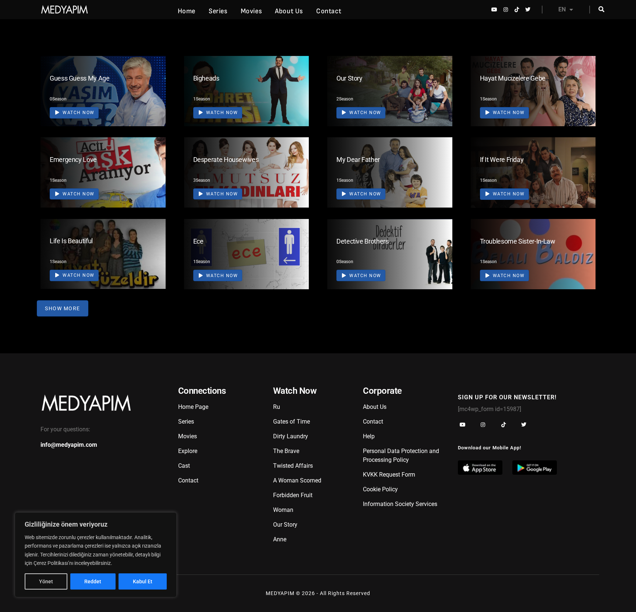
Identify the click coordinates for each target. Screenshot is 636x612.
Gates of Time (291, 421)
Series (218, 11)
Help (369, 436)
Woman (283, 509)
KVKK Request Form (389, 474)
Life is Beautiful (71, 241)
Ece (198, 241)
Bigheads (206, 78)
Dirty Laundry (290, 436)
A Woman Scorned (297, 480)
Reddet (92, 581)
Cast (184, 465)
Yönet (46, 581)
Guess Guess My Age (80, 78)
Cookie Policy (380, 489)
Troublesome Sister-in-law (517, 241)
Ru (276, 406)
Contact (328, 11)
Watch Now (78, 112)
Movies (251, 11)
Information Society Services (400, 503)
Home (186, 11)
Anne (279, 539)
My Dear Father (358, 159)
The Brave (286, 450)
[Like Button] (149, 89)
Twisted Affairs (293, 465)
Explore (187, 450)
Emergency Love (73, 159)
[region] (96, 554)
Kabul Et (142, 581)
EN (562, 9)
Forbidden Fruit (292, 495)
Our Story (349, 78)
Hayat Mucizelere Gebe (512, 78)
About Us (289, 11)
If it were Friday (502, 159)
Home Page (193, 406)
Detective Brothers (362, 241)
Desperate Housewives (226, 159)
